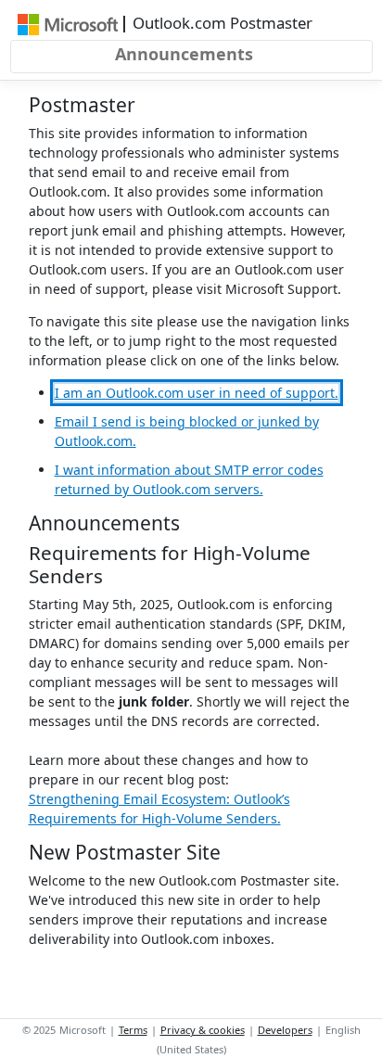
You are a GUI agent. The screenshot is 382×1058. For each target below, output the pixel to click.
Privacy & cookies (202, 1030)
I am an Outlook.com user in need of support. (196, 393)
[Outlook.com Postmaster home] (68, 23)
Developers (285, 1030)
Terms (133, 1030)
